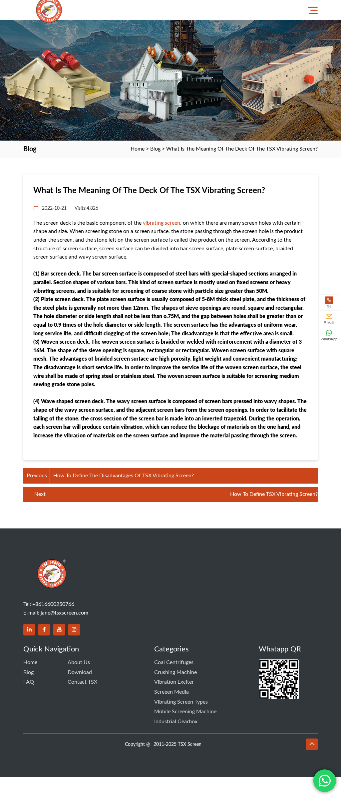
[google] (74, 629)
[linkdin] (29, 629)
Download (80, 672)
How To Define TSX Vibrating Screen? (274, 494)
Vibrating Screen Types (181, 702)
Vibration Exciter (174, 682)
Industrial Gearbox (175, 721)
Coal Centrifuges (173, 662)
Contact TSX (82, 682)
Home (138, 149)
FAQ (28, 682)
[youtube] (59, 629)
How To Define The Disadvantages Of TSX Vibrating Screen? (123, 475)
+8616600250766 (53, 604)
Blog (155, 149)
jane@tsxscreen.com (64, 613)
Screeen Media (171, 692)
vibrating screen (161, 223)
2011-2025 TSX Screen (177, 744)
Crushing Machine (175, 672)
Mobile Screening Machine (185, 711)
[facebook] (44, 629)
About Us (79, 662)
